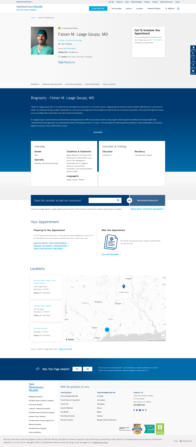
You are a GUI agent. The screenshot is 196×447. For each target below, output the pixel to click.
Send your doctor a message (48, 249)
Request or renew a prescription (50, 246)
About (127, 2)
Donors (99, 408)
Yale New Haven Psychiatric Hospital (41, 412)
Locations (139, 8)
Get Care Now (116, 8)
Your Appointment (92, 84)
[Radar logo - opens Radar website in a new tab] (69, 339)
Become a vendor (67, 420)
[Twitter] (137, 410)
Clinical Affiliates (35, 432)
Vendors (100, 416)
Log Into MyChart (110, 254)
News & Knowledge (136, 2)
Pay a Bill (111, 2)
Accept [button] (176, 441)
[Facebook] (134, 410)
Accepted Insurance (73, 84)
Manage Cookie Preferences (106, 420)
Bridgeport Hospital (35, 397)
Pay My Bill (65, 412)
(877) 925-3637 (69, 49)
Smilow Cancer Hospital (37, 416)
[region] (115, 308)
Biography (35, 84)
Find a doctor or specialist (70, 400)
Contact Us (119, 2)
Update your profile (65, 349)
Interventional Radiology (74, 40)
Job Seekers (101, 400)
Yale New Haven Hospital (42, 306)
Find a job (64, 404)
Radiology (61, 40)
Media (99, 412)
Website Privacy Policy (100, 442)
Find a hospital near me (69, 396)
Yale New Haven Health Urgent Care (41, 420)
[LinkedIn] (143, 410)
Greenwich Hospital (35, 405)
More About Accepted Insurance (147, 209)
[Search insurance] (118, 200)
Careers (177, 2)
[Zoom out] (163, 336)
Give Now (155, 2)
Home (33, 17)
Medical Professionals (166, 2)
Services (129, 8)
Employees (101, 404)
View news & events (68, 416)
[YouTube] (140, 410)
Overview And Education (52, 84)
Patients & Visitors (153, 8)
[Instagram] (146, 410)
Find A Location (109, 84)
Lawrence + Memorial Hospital (39, 409)
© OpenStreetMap (159, 340)
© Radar (150, 340)
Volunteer (147, 2)
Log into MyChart (67, 408)
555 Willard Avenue (40, 328)
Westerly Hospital (35, 424)
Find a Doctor (98, 8)
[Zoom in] (163, 333)
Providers (100, 396)
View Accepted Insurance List (147, 200)
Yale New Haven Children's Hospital (41, 401)
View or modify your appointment (50, 243)
